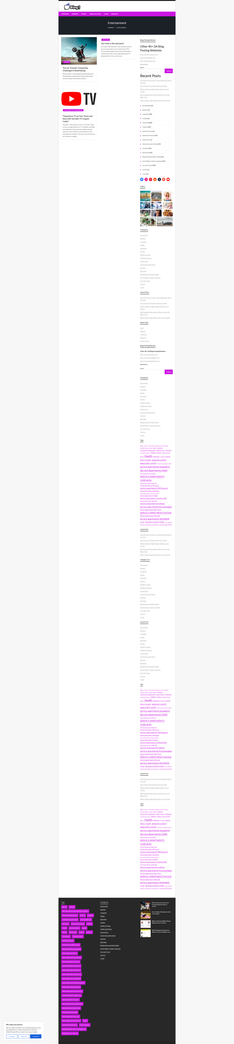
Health (148, 456)
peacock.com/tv (159, 460)
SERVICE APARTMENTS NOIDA (155, 512)
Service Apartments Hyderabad (149, 491)
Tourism (144, 169)
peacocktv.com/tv (148, 463)
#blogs (141, 445)
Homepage (111, 27)
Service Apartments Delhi (153, 470)
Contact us (143, 334)
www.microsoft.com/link (165, 524)
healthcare (156, 456)
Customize (12, 1036)
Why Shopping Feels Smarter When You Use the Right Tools (161, 931)
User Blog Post (95, 14)
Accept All (36, 1036)
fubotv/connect (166, 453)
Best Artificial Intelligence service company (158, 445)
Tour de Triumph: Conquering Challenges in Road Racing (75, 69)
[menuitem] (65, 14)
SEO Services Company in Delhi (164, 463)
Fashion (144, 127)
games (142, 456)
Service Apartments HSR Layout (149, 485)
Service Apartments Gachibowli (148, 473)
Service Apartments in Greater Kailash (149, 493)
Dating (144, 118)
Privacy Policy (144, 341)
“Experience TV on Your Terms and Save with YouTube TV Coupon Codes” (77, 119)
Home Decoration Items (149, 144)
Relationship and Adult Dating (151, 157)
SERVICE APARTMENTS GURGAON (152, 478)
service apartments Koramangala (156, 507)
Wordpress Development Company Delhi (149, 524)
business (160, 448)
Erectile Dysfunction (145, 452)
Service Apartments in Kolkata (149, 496)
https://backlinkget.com (147, 58)
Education (106, 39)
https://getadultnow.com (148, 61)
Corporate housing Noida (147, 450)
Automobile (145, 105)
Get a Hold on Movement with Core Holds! (153, 86)
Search (142, 67)
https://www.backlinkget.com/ (150, 358)
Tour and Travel (147, 165)
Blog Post (143, 338)
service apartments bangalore (155, 466)
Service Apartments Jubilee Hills (148, 501)
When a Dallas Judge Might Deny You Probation (155, 100)
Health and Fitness (148, 135)
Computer (65, 14)
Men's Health (145, 460)
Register (114, 14)
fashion (153, 453)
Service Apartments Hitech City (148, 483)
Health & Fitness (147, 131)
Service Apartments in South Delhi (153, 498)
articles (146, 445)
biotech (155, 448)
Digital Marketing (160, 450)
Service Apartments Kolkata (152, 503)
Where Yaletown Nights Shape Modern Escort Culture (161, 922)
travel (142, 522)
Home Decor (146, 140)
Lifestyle (66, 62)
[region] (24, 1031)
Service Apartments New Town (150, 510)
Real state (145, 152)
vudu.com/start (168, 522)
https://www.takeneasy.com (149, 354)
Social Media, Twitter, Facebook (73, 110)
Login (106, 14)
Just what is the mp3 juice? (112, 43)
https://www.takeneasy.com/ (149, 54)
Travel (83, 14)
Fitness (159, 453)
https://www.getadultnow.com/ (150, 361)
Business (75, 14)
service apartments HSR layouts (154, 488)
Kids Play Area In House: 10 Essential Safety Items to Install (160, 904)
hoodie (162, 456)
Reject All (24, 1036)
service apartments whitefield (154, 519)
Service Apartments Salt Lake (150, 516)
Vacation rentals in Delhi (154, 522)
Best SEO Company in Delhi (146, 448)
